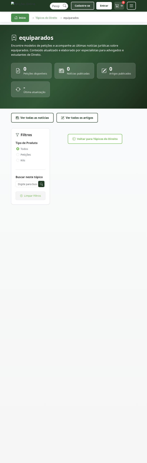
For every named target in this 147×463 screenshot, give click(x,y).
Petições (26, 154)
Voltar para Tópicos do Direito (97, 139)
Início (22, 17)
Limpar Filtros (32, 195)
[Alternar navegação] (131, 6)
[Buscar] (64, 5)
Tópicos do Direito (46, 17)
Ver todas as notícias (34, 118)
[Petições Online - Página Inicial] (29, 6)
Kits (23, 160)
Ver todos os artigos (79, 118)
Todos (24, 149)
